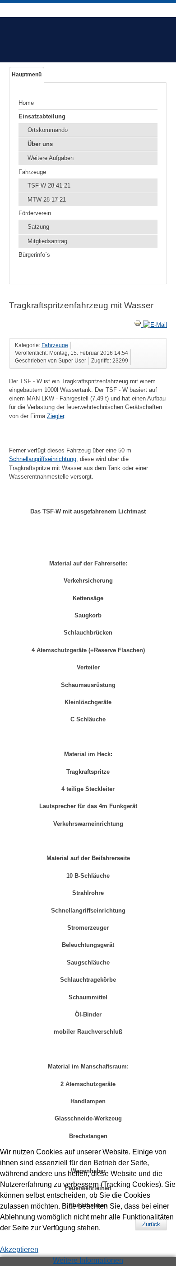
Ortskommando (48, 130)
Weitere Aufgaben (51, 158)
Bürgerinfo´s (34, 254)
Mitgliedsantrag (47, 241)
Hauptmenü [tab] (27, 74)
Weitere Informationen (88, 1260)
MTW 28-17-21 (47, 199)
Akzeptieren (19, 1249)
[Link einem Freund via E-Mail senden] (155, 324)
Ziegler (55, 416)
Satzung (38, 226)
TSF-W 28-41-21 (49, 185)
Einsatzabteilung (42, 116)
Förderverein (35, 213)
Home (26, 102)
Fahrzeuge (32, 172)
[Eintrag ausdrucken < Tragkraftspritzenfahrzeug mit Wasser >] (138, 324)
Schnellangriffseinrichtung (42, 459)
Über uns (40, 144)
